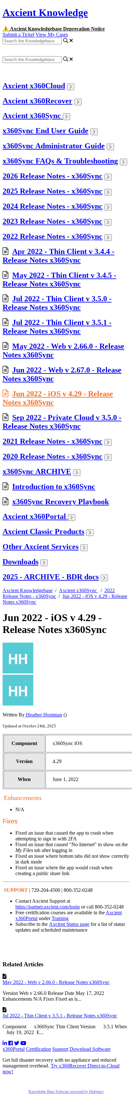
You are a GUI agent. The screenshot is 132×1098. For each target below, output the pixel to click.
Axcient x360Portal (35, 516)
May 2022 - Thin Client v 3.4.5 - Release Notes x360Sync (59, 279)
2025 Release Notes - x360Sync (53, 191)
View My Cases (52, 34)
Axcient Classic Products (43, 531)
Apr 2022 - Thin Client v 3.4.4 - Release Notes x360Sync (58, 255)
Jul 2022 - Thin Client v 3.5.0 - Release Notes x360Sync (57, 303)
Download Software (90, 1049)
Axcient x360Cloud (34, 86)
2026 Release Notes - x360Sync (53, 176)
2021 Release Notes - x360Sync (53, 441)
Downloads (20, 562)
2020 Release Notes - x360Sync (53, 456)
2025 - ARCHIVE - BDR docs (51, 577)
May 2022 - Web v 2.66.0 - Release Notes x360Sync (56, 982)
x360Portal (14, 1049)
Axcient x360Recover (37, 101)
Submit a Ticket (18, 34)
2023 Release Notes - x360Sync (53, 221)
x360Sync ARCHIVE (37, 471)
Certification (38, 1049)
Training (60, 918)
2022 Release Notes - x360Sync (53, 236)
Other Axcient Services (40, 546)
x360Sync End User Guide (45, 131)
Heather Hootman (43, 714)
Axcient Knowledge (45, 12)
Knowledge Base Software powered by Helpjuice (66, 1091)
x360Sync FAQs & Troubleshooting (60, 161)
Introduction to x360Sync (53, 486)
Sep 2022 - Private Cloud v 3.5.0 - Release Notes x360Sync (62, 421)
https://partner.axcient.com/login (47, 906)
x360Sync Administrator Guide (54, 146)
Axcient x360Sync (33, 115)
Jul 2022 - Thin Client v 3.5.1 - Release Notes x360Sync (57, 326)
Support (60, 1049)
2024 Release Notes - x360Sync (53, 206)
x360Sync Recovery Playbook (60, 501)
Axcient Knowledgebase (28, 590)
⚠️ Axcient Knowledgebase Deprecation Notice (54, 28)
